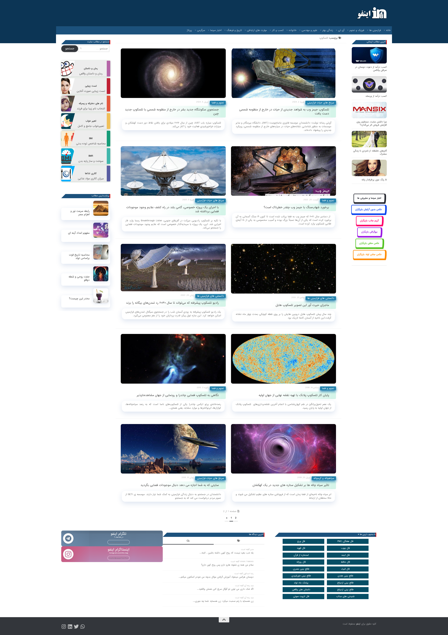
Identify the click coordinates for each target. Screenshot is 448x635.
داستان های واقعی (301, 589)
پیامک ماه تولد (301, 583)
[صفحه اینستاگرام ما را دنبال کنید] (63, 626)
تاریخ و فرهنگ (234, 30)
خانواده (292, 30)
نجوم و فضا (218, 103)
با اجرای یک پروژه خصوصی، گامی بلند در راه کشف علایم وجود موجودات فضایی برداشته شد (172, 209)
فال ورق (301, 541)
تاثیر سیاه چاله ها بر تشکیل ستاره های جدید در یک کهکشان (291, 485)
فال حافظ (345, 562)
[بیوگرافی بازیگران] (369, 236)
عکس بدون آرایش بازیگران (368, 209)
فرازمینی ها (375, 30)
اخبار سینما (216, 30)
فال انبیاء (345, 569)
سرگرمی (201, 30)
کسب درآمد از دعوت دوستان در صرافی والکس (371, 68)
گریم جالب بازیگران (369, 221)
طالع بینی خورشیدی (301, 576)
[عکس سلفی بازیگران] (369, 247)
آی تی (341, 30)
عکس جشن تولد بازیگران (369, 254)
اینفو (358, 624)
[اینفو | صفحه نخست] (371, 13)
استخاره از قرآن (301, 555)
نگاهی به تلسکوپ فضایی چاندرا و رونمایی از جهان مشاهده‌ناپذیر (178, 395)
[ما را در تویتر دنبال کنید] (76, 626)
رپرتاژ (189, 30)
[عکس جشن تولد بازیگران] (369, 258)
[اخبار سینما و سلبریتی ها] (369, 202)
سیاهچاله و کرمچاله (323, 478)
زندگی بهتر (327, 30)
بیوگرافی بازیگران (369, 232)
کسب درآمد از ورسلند (376, 96)
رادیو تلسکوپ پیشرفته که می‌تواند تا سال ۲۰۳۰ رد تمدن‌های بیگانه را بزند (172, 303)
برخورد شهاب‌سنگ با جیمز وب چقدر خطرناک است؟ (296, 207)
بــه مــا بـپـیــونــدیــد (118, 542)
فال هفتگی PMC (345, 541)
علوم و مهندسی (309, 30)
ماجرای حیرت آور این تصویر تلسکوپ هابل (302, 305)
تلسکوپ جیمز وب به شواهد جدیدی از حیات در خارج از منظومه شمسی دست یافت (284, 111)
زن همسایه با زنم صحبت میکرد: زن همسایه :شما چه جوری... (223, 601)
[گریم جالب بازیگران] (369, 224)
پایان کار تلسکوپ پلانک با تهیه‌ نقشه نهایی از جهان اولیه (294, 395)
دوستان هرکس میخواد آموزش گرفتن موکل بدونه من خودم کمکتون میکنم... (216, 577)
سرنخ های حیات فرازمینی (320, 103)
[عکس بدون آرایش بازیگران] (368, 213)
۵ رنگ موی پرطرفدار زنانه (374, 180)
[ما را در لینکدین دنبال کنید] (70, 626)
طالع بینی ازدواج (345, 583)
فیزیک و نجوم (356, 30)
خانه (388, 30)
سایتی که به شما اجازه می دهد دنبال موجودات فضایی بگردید (180, 485)
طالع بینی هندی (345, 576)
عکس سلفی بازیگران (369, 243)
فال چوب (345, 548)
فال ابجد (345, 555)
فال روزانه (301, 562)
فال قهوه (301, 548)
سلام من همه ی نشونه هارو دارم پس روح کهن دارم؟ (227, 565)
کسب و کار (278, 30)
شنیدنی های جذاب (345, 596)
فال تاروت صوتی (301, 596)
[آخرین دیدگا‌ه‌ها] (188, 541)
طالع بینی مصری (301, 569)
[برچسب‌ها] (239, 541)
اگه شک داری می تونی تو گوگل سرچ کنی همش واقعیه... (225, 589)
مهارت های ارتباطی (257, 30)
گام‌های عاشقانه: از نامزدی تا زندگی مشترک (370, 152)
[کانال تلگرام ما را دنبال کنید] (82, 626)
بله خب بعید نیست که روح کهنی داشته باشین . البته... (227, 553)
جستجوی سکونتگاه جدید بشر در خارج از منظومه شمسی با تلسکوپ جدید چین (172, 111)
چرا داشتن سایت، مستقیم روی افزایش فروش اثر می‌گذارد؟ (371, 123)
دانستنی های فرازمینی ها (210, 296)
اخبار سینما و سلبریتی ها (369, 198)
